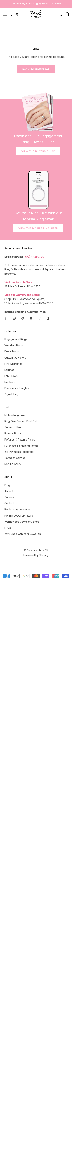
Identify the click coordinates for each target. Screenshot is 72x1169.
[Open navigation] (5, 14)
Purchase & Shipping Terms (21, 445)
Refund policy (12, 463)
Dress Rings (11, 351)
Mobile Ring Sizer (15, 415)
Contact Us (11, 503)
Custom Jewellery (15, 357)
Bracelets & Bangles (16, 388)
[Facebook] (5, 318)
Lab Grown (11, 375)
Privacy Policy (13, 433)
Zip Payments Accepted (19, 451)
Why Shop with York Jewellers (23, 533)
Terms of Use (12, 427)
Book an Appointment (17, 509)
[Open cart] (67, 14)
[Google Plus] (48, 318)
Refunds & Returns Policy (19, 439)
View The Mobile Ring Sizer (38, 228)
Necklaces (10, 382)
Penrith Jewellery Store (18, 515)
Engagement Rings (15, 339)
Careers (9, 497)
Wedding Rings (13, 345)
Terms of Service (14, 457)
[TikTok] (39, 318)
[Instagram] (14, 318)
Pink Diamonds (13, 363)
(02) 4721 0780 (34, 256)
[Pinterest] (22, 318)
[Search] (60, 14)
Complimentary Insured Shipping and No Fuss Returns (36, 4)
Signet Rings (12, 394)
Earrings (9, 369)
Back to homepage (36, 69)
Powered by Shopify (36, 555)
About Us (10, 491)
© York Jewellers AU (36, 550)
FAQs (7, 527)
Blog (7, 485)
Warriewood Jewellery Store (22, 521)
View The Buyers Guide (38, 151)
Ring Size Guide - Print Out (20, 421)
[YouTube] (31, 318)
